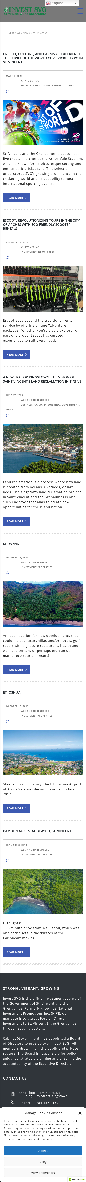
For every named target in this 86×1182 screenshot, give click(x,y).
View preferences (43, 1173)
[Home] (25, 10)
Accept (43, 1151)
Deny (43, 1162)
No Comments (21, 91)
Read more (15, 198)
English (57, 3)
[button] (80, 1113)
